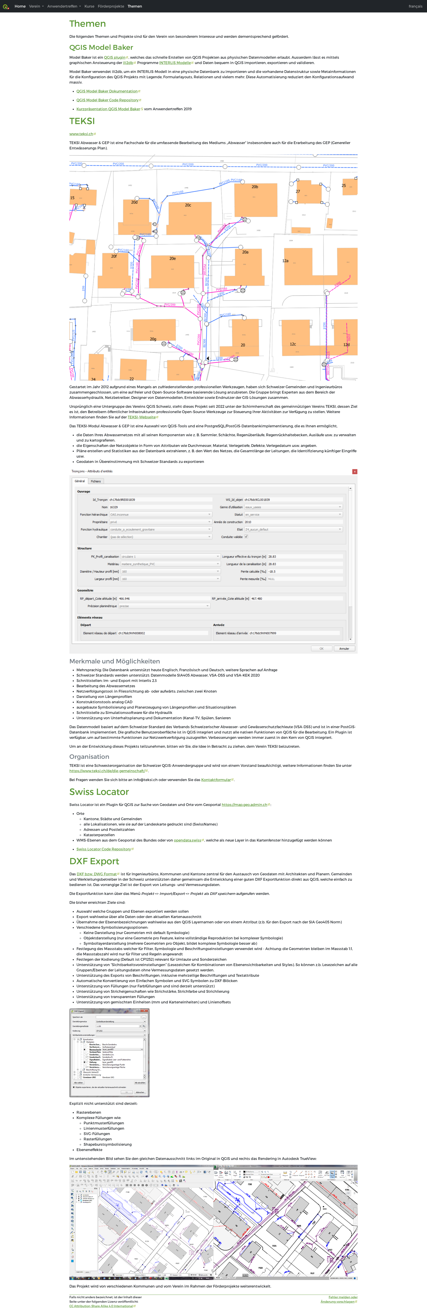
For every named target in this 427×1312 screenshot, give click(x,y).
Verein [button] (35, 6)
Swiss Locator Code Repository (104, 849)
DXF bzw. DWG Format (97, 874)
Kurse (89, 6)
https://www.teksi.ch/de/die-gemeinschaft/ (107, 771)
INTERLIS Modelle (175, 62)
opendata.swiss (187, 840)
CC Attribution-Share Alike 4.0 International (101, 1306)
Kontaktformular (216, 780)
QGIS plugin (114, 57)
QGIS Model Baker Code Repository (108, 100)
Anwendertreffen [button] (62, 6)
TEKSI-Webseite (142, 417)
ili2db (128, 62)
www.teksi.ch (81, 134)
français (416, 6)
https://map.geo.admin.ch (244, 804)
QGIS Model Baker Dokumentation (107, 91)
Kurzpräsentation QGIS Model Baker (108, 109)
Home (20, 6)
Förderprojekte (111, 6)
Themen (135, 6)
